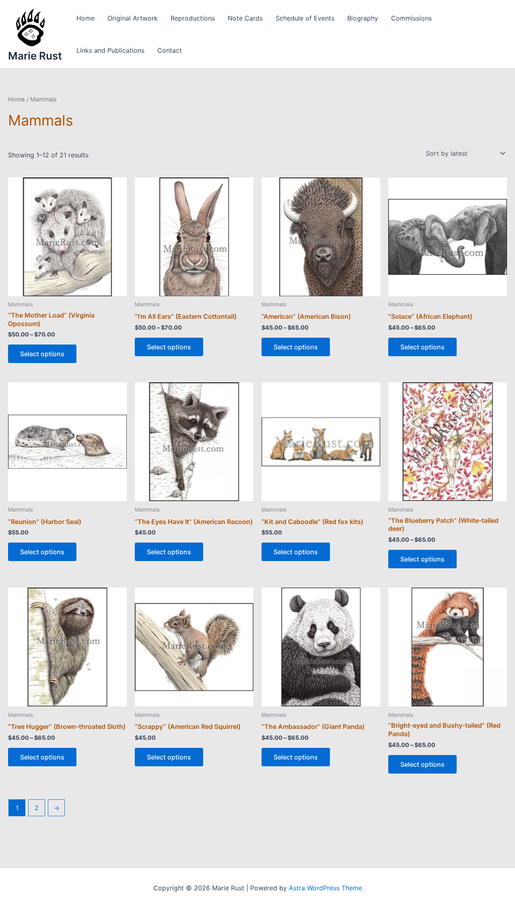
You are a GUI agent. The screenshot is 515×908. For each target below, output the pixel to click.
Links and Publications (110, 50)
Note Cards (245, 18)
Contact (169, 50)
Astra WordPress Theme (325, 888)
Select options (42, 354)
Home (85, 18)
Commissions (411, 18)
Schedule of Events (305, 18)
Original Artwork (132, 18)
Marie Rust (35, 56)
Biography (362, 18)
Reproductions (193, 18)
